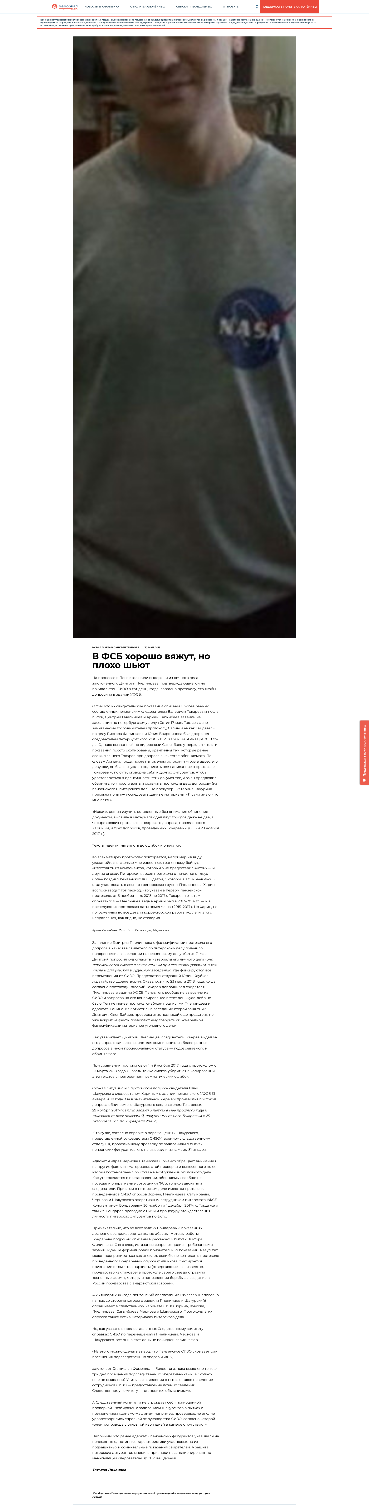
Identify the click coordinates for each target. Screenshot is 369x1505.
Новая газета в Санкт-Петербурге (115, 647)
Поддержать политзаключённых (289, 6)
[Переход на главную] (65, 7)
